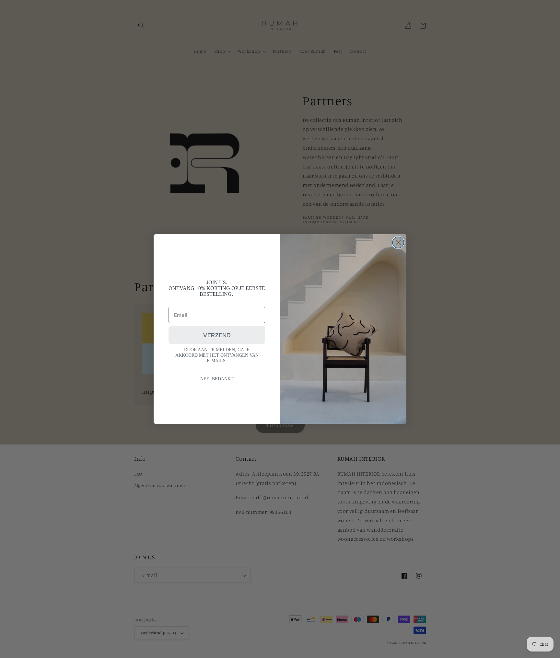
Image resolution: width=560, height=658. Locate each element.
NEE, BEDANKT (217, 378)
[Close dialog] (398, 242)
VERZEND (217, 335)
